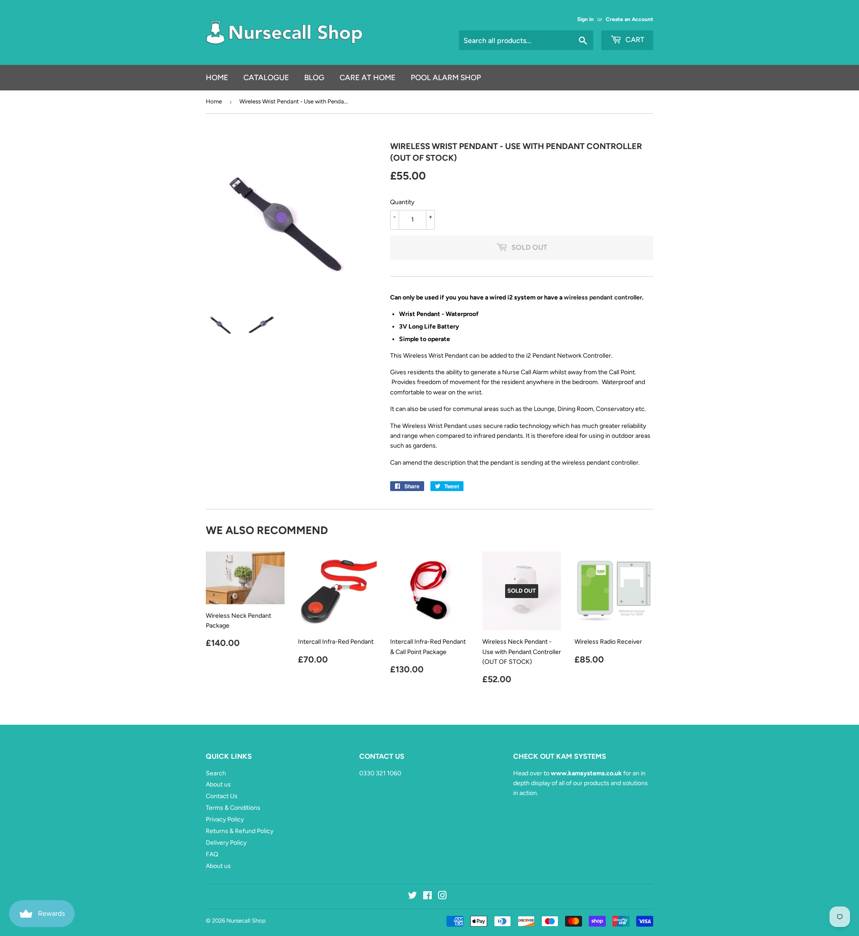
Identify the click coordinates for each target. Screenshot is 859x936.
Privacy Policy (225, 819)
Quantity (402, 202)
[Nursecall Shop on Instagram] (442, 897)
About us (218, 784)
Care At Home (367, 77)
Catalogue (266, 77)
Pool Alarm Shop (446, 77)
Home (217, 77)
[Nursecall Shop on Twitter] (412, 897)
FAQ (212, 854)
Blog (314, 77)
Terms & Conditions (233, 808)
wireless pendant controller (603, 297)
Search (216, 773)
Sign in (585, 19)
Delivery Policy (226, 842)
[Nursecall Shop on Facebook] (427, 897)
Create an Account (629, 19)
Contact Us (222, 796)
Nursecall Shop (246, 920)
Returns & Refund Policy (239, 831)
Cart (634, 39)
